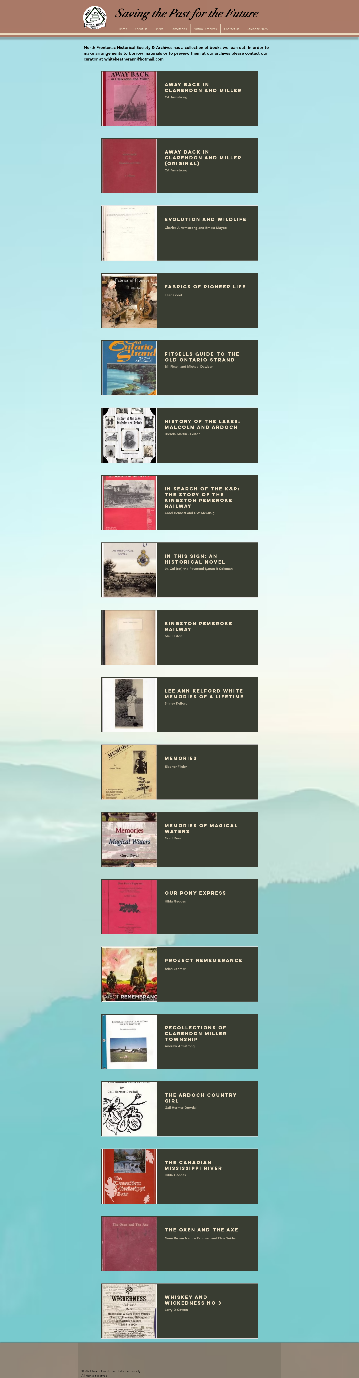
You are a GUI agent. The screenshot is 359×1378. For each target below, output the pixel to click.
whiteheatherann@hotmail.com (134, 59)
